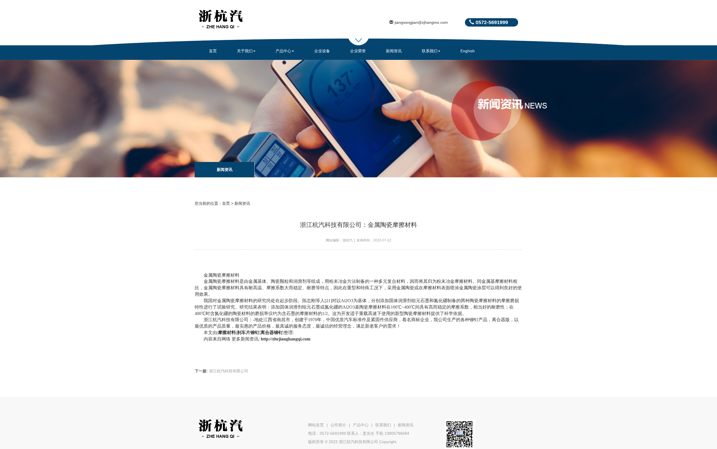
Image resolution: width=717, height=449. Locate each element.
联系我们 (429, 51)
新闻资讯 (394, 51)
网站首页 (316, 425)
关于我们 (245, 51)
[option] (225, 169)
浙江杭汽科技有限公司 (221, 371)
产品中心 (283, 51)
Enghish (467, 51)
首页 (213, 51)
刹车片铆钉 (248, 332)
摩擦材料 (227, 332)
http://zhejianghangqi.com (285, 339)
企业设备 (322, 51)
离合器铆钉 (271, 332)
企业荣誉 (358, 51)
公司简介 (338, 425)
